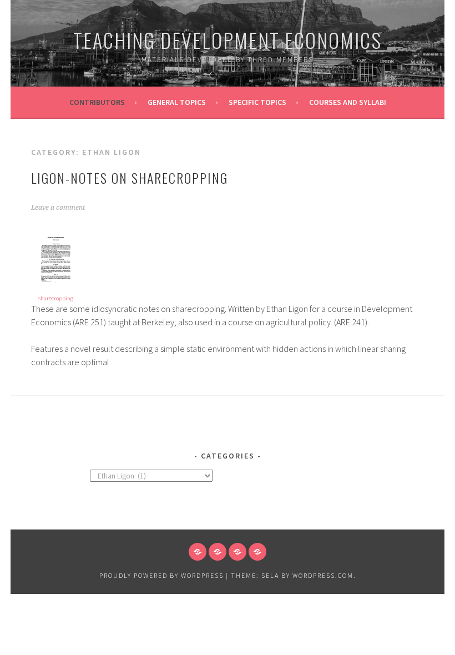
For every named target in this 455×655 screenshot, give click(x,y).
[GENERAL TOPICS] (217, 552)
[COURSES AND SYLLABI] (257, 552)
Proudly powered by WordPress (161, 575)
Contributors (97, 102)
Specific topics (257, 102)
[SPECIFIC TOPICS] (237, 552)
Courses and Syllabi (347, 102)
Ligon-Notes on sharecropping (129, 178)
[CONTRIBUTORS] (197, 552)
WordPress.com (322, 575)
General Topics (177, 102)
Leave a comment (58, 207)
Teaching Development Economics (227, 39)
